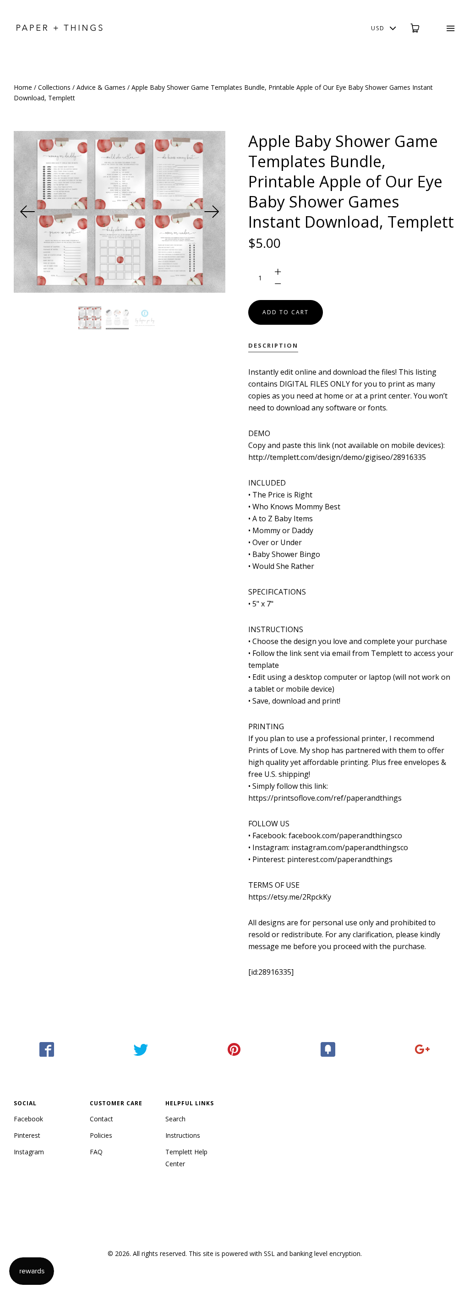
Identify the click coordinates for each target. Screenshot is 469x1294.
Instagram (29, 1151)
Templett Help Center (186, 1157)
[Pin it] (235, 1049)
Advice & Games (100, 87)
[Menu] (444, 28)
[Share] (47, 1049)
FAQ (96, 1151)
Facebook (28, 1118)
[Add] (422, 1049)
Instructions (182, 1135)
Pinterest (27, 1135)
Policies (101, 1135)
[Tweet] (141, 1049)
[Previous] (27, 211)
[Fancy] (328, 1049)
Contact (101, 1118)
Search (175, 1118)
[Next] (211, 211)
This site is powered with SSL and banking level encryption (274, 1253)
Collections (54, 87)
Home (23, 87)
